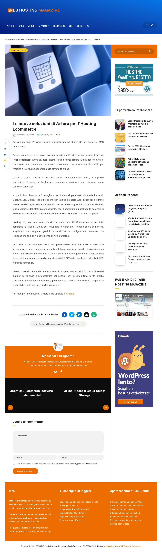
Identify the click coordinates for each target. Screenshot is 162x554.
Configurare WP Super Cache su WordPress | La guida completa (139, 234)
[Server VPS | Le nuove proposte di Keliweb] (120, 150)
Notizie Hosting (32, 39)
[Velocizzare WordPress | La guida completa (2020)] (120, 209)
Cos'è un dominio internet (122, 509)
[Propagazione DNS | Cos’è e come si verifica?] (120, 247)
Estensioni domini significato (123, 517)
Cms (21, 25)
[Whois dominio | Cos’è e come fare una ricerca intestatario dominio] (120, 222)
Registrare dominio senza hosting (125, 520)
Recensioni (59, 25)
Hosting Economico (68, 506)
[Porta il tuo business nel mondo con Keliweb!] (120, 137)
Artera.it (70, 293)
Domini (31, 25)
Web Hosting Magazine (14, 39)
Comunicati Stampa (49, 39)
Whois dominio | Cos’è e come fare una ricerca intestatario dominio (140, 221)
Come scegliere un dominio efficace (127, 502)
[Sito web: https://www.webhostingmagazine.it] (55, 371)
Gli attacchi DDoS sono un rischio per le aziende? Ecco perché (140, 174)
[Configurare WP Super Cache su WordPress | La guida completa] (120, 235)
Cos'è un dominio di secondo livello (126, 506)
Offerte (43, 25)
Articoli (11, 25)
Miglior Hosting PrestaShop (72, 517)
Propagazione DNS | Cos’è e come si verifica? (138, 247)
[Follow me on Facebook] (61, 371)
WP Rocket (125, 546)
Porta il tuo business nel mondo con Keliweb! (140, 135)
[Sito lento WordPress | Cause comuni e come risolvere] (120, 260)
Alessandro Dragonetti (58, 356)
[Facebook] (147, 25)
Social (79, 25)
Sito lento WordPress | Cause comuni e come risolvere (139, 259)
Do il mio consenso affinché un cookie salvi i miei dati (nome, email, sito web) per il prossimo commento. (57, 464)
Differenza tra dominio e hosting (125, 513)
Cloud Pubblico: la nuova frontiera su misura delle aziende (140, 124)
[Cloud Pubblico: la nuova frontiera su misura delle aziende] (120, 124)
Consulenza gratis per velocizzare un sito (78, 502)
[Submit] (150, 51)
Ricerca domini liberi (119, 524)
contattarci (22, 531)
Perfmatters (136, 546)
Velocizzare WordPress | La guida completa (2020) (140, 208)
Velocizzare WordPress (70, 520)
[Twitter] (151, 25)
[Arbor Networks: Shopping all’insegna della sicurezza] (120, 163)
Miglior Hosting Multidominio (72, 513)
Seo (70, 25)
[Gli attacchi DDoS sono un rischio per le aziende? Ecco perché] (120, 175)
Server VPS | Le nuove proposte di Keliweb (139, 147)
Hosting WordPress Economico (74, 509)
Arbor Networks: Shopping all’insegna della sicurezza (138, 162)
